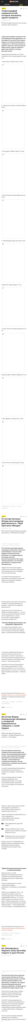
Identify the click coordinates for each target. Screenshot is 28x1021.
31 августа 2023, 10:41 (6, 955)
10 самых (19, 506)
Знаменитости (5, 506)
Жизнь (21, 4)
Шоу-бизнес (19, 701)
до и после (4, 508)
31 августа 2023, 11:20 (6, 730)
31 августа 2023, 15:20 (6, 528)
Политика (7, 4)
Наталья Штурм (5, 703)
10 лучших (13, 506)
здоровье (13, 701)
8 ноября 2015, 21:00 (6, 20)
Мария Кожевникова (7, 935)
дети (12, 933)
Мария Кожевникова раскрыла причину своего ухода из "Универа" (13, 928)
